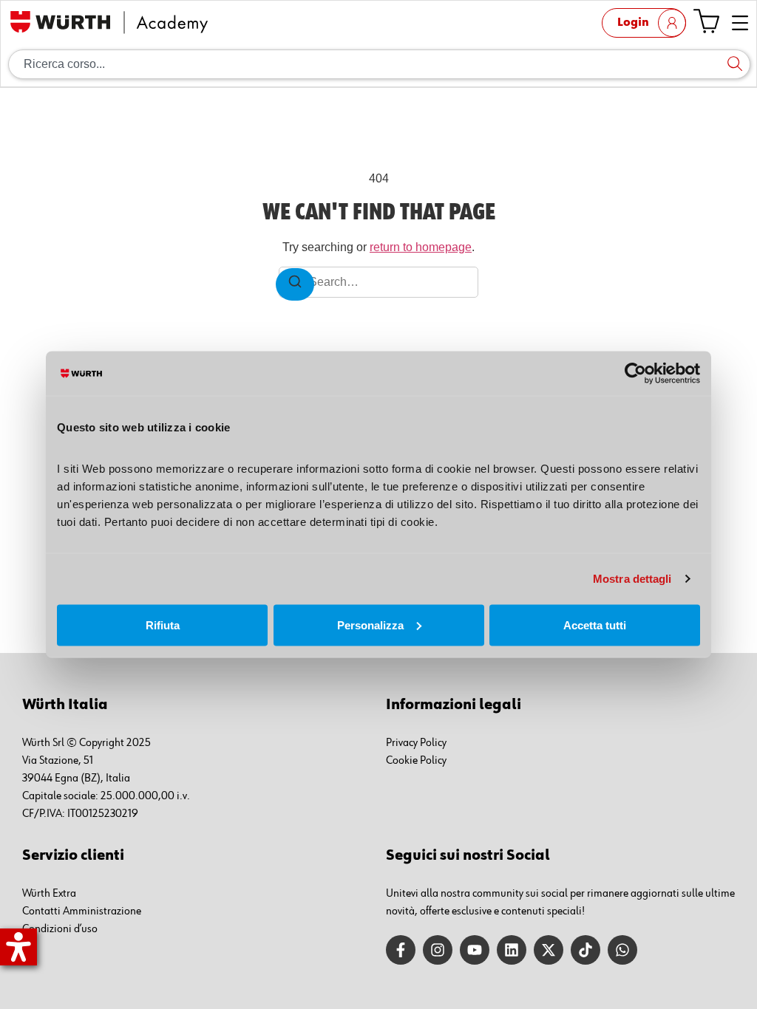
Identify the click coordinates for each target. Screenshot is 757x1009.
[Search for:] (378, 282)
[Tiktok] (585, 950)
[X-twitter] (548, 950)
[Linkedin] (511, 950)
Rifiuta (163, 624)
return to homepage (421, 247)
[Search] (295, 284)
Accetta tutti (594, 624)
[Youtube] (474, 950)
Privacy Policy (416, 743)
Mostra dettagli (632, 578)
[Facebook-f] (400, 950)
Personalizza (370, 624)
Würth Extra (49, 894)
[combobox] (379, 64)
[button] (740, 24)
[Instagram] (437, 950)
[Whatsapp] (622, 950)
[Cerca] (734, 64)
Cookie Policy (416, 761)
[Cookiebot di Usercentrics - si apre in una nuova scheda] (635, 374)
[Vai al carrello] (706, 21)
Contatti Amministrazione (81, 911)
